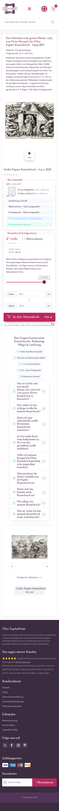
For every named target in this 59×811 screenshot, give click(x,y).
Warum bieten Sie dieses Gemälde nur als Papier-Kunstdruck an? (28, 478)
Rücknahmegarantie (12, 706)
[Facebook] (11, 745)
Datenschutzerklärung (12, 697)
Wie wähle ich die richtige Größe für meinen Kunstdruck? (28, 408)
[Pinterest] (25, 745)
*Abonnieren (44, 782)
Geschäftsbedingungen (13, 701)
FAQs (5, 692)
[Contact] (52, 325)
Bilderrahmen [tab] (34, 239)
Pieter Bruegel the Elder (26, 41)
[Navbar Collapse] (29, 9)
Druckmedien (8, 725)
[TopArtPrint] (9, 9)
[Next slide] (47, 567)
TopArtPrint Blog (10, 730)
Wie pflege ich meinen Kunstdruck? (28, 503)
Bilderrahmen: (24, 206)
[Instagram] (18, 745)
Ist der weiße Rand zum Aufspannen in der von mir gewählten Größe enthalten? (28, 442)
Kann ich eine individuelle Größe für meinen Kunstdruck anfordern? (27, 424)
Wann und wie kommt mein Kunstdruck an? (26, 492)
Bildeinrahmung (9, 720)
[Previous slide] (11, 567)
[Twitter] (5, 745)
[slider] (44, 282)
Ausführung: (18, 201)
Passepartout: (24, 212)
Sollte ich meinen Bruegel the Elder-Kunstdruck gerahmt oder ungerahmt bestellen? (28, 461)
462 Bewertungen (22, 662)
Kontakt (6, 687)
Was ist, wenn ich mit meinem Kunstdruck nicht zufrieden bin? (29, 514)
